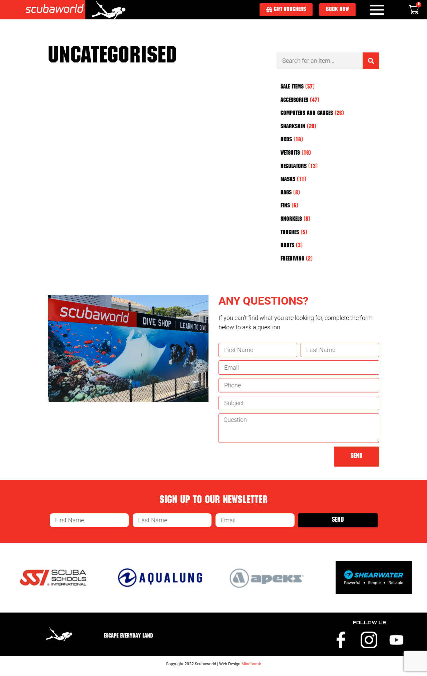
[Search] (371, 60)
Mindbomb (251, 664)
